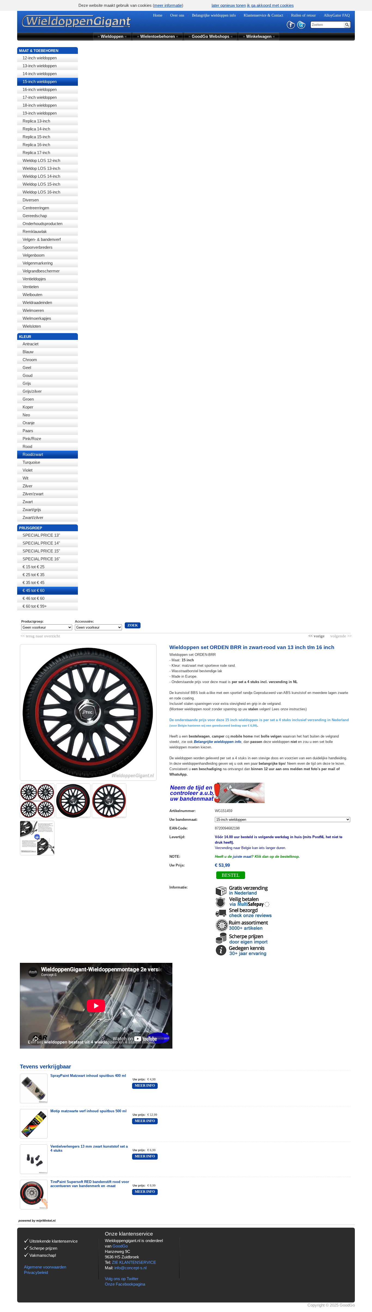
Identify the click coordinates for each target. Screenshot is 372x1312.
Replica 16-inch (36, 144)
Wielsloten (32, 326)
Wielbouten (32, 294)
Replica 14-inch (36, 129)
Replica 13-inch (36, 121)
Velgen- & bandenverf (42, 239)
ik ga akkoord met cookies (270, 5)
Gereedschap (35, 215)
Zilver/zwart (33, 493)
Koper (28, 407)
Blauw (28, 351)
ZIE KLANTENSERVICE (134, 1262)
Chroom (30, 359)
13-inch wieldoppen (40, 65)
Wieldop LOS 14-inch (41, 176)
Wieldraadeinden (37, 302)
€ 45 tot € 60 (33, 590)
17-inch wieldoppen (40, 97)
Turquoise (31, 462)
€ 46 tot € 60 (33, 598)
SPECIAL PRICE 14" (41, 543)
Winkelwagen (259, 36)
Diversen (31, 200)
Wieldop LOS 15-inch (41, 184)
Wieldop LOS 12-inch (41, 160)
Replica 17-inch (36, 152)
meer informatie (168, 5)
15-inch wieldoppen (40, 81)
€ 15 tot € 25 (33, 566)
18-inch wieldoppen (40, 105)
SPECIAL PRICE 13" (41, 535)
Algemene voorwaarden (45, 1267)
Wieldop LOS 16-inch (41, 192)
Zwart (28, 501)
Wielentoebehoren (157, 36)
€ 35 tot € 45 (33, 582)
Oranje (29, 422)
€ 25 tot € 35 (33, 574)
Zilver (27, 486)
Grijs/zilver (32, 391)
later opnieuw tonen (229, 5)
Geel (27, 367)
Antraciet (30, 344)
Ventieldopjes (34, 278)
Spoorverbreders (38, 247)
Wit (25, 478)
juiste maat (242, 857)
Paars (28, 430)
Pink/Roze (32, 438)
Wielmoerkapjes (37, 318)
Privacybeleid (36, 1272)
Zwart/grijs (32, 509)
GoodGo (120, 1246)
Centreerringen (36, 207)
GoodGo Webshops (210, 36)
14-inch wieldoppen (40, 73)
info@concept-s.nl (130, 1267)
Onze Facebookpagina (125, 1284)
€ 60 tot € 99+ (35, 606)
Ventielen (31, 286)
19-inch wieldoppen (40, 113)
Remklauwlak (35, 231)
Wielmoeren (33, 310)
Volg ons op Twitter (121, 1278)
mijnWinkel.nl (46, 1220)
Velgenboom (34, 255)
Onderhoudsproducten (42, 223)
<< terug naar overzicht (40, 635)
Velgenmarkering (38, 263)
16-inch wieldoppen (40, 89)
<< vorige (317, 635)
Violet (27, 470)
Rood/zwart (33, 454)
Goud (27, 375)
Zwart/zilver (33, 517)
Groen (28, 399)
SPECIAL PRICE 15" (41, 551)
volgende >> (340, 635)
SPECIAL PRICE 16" (41, 559)
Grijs (27, 383)
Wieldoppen (112, 36)
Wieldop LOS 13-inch (41, 168)
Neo (26, 415)
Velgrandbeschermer (41, 271)
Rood (27, 446)
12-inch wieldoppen (40, 58)
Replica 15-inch (36, 136)
